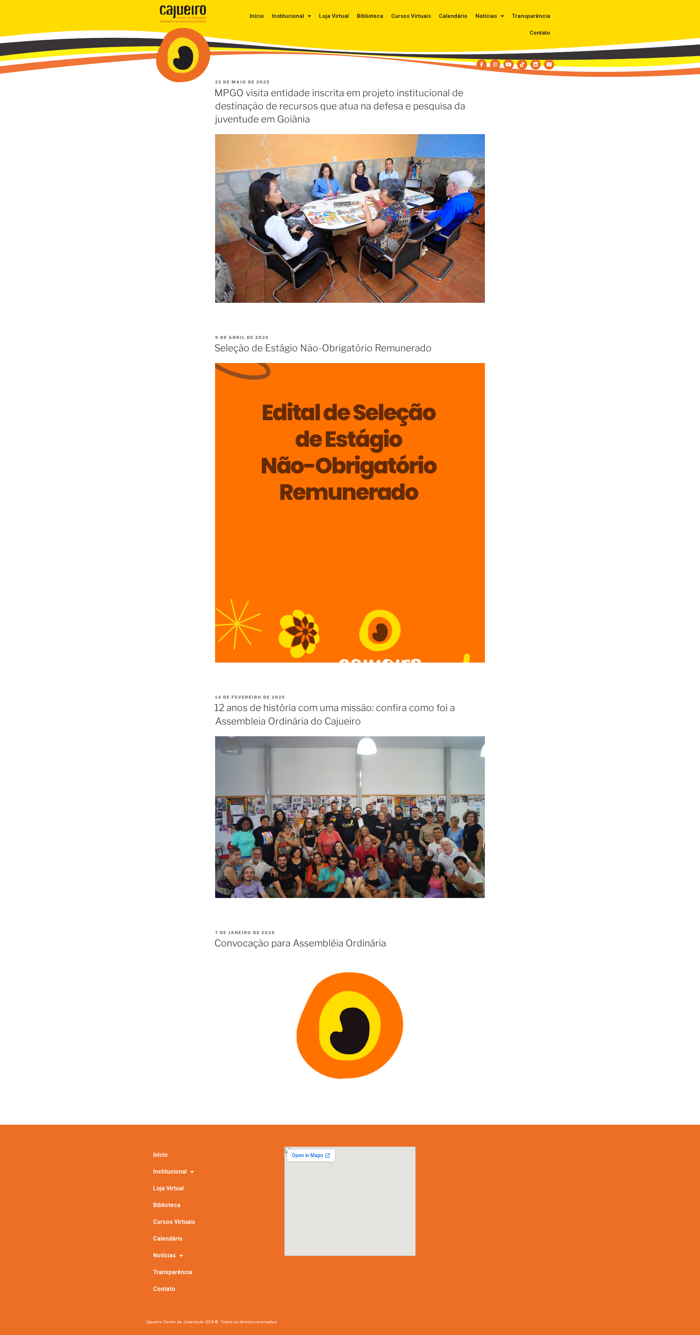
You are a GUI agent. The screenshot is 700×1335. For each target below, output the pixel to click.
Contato (540, 33)
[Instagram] (495, 64)
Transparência (531, 16)
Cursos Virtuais (411, 16)
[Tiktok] (522, 64)
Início (257, 16)
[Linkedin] (535, 64)
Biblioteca (370, 16)
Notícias (486, 16)
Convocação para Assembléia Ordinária (300, 943)
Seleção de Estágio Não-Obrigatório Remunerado (323, 348)
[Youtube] (508, 64)
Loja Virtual (334, 16)
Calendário (453, 16)
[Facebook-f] (482, 64)
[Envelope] (549, 64)
